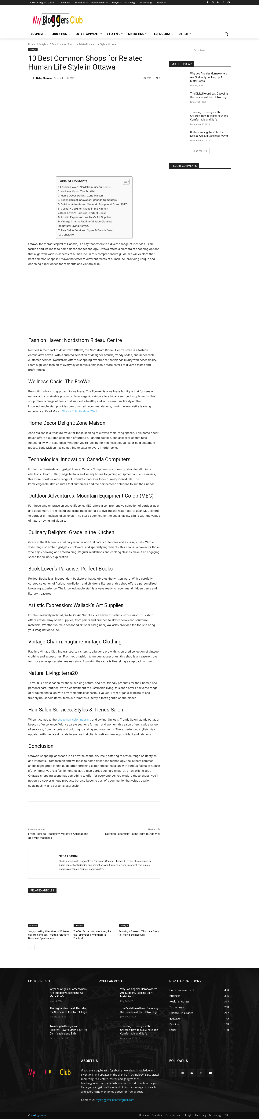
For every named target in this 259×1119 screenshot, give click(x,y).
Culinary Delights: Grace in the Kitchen (84, 208)
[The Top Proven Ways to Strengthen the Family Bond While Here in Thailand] (94, 912)
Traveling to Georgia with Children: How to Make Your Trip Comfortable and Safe (209, 116)
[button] (226, 33)
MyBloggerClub (39, 1115)
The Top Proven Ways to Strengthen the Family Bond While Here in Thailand (93, 935)
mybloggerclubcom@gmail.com (115, 1100)
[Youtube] (228, 3)
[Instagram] (213, 3)
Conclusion (68, 234)
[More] (91, 88)
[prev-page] (30, 947)
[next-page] (36, 947)
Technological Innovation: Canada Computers (89, 199)
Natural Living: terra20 (75, 225)
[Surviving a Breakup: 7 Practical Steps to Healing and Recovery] (139, 912)
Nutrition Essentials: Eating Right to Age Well (132, 834)
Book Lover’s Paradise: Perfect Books (83, 212)
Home (31, 44)
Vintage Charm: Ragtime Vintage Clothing (86, 221)
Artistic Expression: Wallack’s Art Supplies (86, 217)
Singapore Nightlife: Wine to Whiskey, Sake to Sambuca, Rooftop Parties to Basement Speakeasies (48, 935)
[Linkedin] (218, 3)
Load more (199, 151)
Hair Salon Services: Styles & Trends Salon (87, 230)
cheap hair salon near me (74, 719)
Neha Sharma (44, 78)
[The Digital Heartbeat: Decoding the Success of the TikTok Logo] (178, 98)
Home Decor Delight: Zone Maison (82, 195)
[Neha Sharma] (30, 78)
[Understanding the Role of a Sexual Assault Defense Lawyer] (178, 137)
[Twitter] (64, 88)
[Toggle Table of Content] (124, 181)
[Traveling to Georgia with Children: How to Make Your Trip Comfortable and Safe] (178, 116)
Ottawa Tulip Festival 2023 (79, 411)
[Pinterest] (223, 3)
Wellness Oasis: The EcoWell (78, 191)
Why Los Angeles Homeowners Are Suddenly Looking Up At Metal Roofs (208, 77)
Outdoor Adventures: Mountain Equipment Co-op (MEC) (95, 204)
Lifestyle (41, 44)
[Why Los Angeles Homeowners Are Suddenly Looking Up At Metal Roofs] (178, 78)
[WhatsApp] (82, 88)
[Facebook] (207, 3)
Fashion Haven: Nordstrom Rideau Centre (85, 187)
